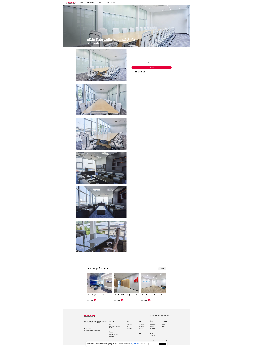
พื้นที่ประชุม (141, 326)
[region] (126, 344)
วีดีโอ (163, 326)
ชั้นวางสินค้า (111, 332)
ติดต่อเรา (151, 333)
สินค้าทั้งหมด (81, 2)
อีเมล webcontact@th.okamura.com (92, 330)
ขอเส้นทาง (86, 327)
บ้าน (140, 333)
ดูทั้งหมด (162, 268)
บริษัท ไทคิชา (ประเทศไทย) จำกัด (96, 295)
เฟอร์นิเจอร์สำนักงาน (90, 2)
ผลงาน (128, 326)
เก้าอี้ (110, 324)
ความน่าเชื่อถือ (152, 328)
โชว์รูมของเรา (129, 328)
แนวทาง (99, 2)
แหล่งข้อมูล (106, 2)
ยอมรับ (162, 344)
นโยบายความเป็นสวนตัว (135, 343)
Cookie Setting (153, 344)
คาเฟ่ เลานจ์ (141, 330)
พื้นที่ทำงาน (141, 324)
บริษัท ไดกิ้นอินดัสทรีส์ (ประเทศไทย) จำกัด (152, 295)
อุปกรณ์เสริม (111, 336)
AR (162, 328)
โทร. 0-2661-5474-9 (88, 328)
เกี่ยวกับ (113, 2)
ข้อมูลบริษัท (152, 326)
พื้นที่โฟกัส (141, 328)
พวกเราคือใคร (152, 324)
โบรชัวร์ (163, 324)
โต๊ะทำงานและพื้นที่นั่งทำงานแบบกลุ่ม (114, 327)
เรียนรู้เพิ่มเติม (90, 300)
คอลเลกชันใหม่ (152, 335)
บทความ (151, 330)
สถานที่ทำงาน (129, 324)
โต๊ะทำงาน (111, 329)
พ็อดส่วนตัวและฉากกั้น (113, 334)
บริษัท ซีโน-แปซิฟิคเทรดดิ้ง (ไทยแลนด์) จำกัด (126, 295)
